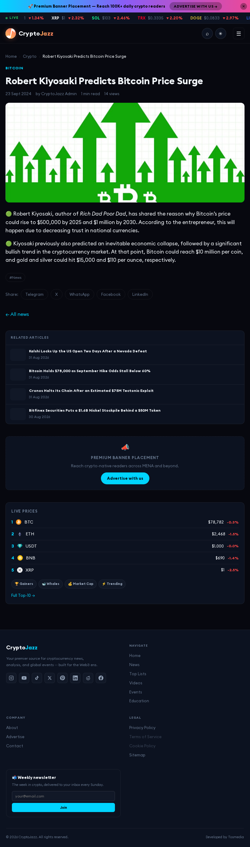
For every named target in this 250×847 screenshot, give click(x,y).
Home (11, 56)
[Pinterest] (62, 678)
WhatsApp (80, 294)
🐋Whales (50, 584)
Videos (135, 682)
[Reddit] (88, 678)
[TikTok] (37, 678)
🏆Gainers (24, 584)
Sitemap (137, 754)
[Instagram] (11, 678)
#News (15, 277)
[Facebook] (101, 678)
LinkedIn (140, 294)
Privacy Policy (142, 727)
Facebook (111, 294)
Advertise (15, 736)
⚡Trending (112, 584)
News (134, 664)
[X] (50, 678)
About (12, 727)
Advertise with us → (196, 6)
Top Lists (137, 673)
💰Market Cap (80, 584)
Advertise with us (125, 478)
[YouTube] (24, 678)
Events (135, 692)
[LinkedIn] (75, 678)
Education (139, 700)
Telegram (34, 294)
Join (63, 807)
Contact (14, 745)
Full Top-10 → (23, 595)
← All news (17, 314)
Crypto (30, 56)
